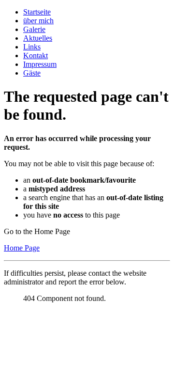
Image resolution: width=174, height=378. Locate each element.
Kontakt (35, 55)
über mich (38, 20)
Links (32, 47)
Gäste (32, 73)
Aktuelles (37, 38)
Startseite (37, 12)
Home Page (22, 248)
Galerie (34, 29)
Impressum (40, 64)
